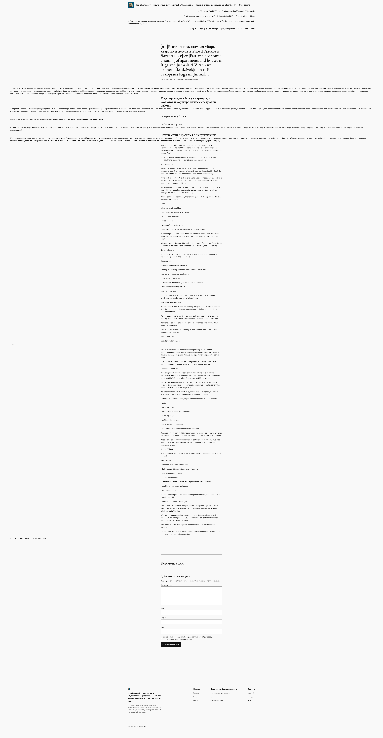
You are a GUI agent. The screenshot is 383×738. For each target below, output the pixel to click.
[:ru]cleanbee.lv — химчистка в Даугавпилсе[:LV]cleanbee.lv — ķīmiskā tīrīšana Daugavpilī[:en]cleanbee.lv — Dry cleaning (193, 5)
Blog (246, 29)
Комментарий (167, 585)
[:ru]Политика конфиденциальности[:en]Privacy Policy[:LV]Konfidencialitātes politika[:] (219, 16)
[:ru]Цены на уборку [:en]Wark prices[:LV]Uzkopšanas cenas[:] (216, 29)
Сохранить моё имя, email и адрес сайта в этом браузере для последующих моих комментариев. (189, 638)
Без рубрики (193, 79)
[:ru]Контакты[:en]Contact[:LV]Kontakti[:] (238, 11)
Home (253, 29)
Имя (163, 608)
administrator (183, 79)
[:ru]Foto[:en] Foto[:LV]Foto (209, 11)
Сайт (163, 627)
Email (163, 618)
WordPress (142, 726)
